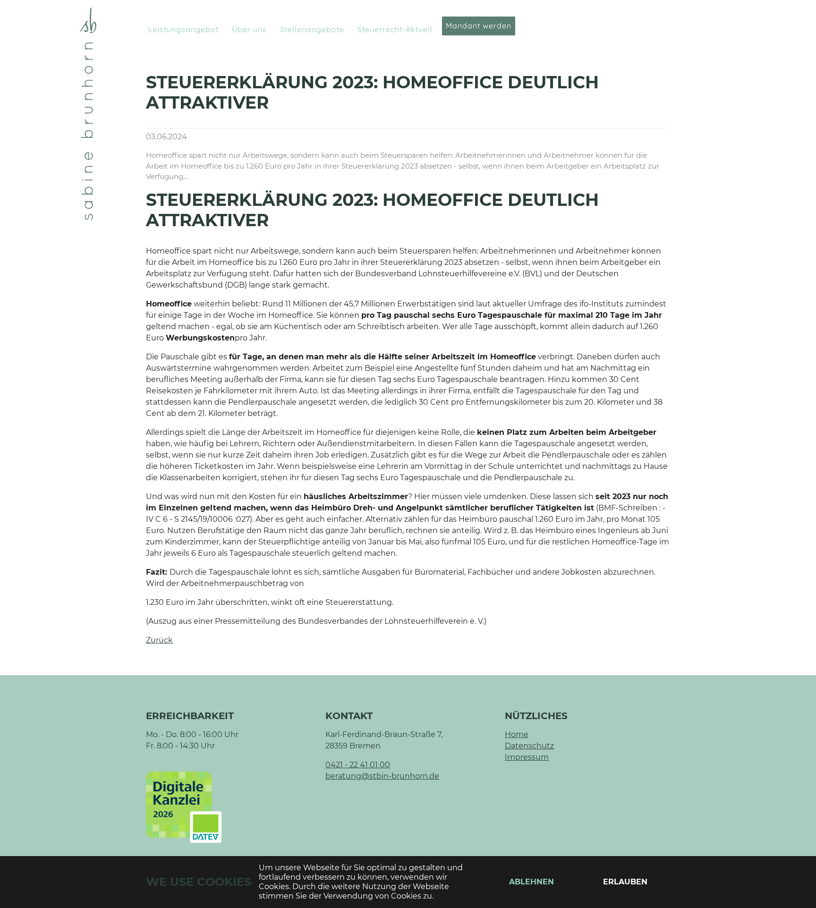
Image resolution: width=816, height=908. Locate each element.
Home (516, 734)
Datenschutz (529, 745)
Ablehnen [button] (531, 881)
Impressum (527, 757)
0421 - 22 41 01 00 (357, 764)
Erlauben (625, 881)
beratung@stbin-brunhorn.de (382, 776)
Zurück (159, 640)
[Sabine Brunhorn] (88, 114)
